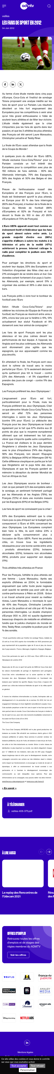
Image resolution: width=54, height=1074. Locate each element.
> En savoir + (9, 788)
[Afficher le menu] (4, 6)
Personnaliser (27, 1070)
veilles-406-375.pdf (21, 811)
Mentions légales (25, 1052)
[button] (49, 852)
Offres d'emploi (16, 933)
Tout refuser (37, 1065)
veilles (5, 16)
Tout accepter (18, 1065)
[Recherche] (49, 6)
